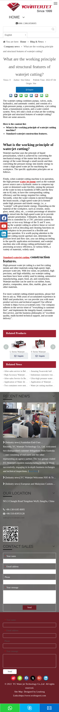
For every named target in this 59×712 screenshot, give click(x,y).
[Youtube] (3, 226)
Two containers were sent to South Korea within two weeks (16, 385)
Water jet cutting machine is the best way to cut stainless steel (43, 385)
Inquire (20, 356)
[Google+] (39, 678)
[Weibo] (13, 678)
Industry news (13, 442)
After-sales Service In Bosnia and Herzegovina (16, 378)
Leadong (40, 691)
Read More (33, 471)
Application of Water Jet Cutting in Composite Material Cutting (16, 382)
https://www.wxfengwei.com (32, 695)
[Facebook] (3, 218)
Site (34, 83)
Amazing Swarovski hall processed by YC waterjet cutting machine (43, 371)
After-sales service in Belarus (16, 371)
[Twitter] (32, 678)
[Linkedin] (3, 234)
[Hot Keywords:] (53, 29)
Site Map (18, 691)
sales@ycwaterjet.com (13, 517)
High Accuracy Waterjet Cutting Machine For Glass (16, 375)
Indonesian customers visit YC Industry (43, 375)
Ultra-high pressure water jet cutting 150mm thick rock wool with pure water (43, 378)
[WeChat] (19, 678)
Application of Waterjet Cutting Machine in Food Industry (43, 382)
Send (29, 607)
